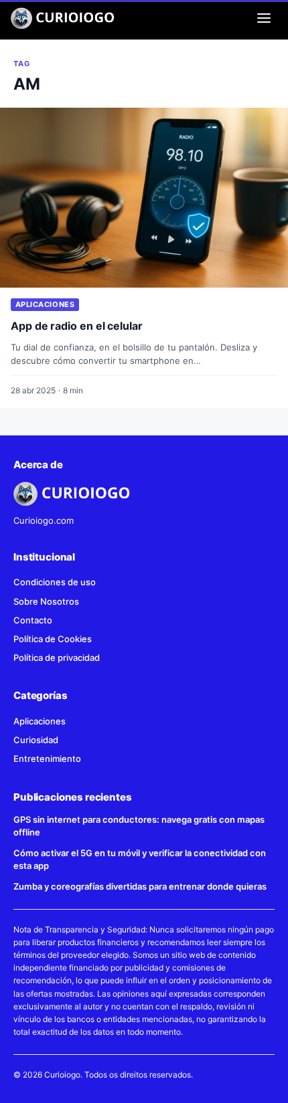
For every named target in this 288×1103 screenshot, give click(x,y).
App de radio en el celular (77, 325)
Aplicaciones (45, 304)
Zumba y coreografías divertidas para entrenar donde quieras (140, 886)
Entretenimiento (47, 758)
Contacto (32, 620)
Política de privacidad (56, 657)
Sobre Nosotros (46, 601)
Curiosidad (35, 739)
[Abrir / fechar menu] (263, 18)
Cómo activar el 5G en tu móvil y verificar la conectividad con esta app (139, 859)
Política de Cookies (52, 638)
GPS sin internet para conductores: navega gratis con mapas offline (139, 825)
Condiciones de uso (54, 582)
